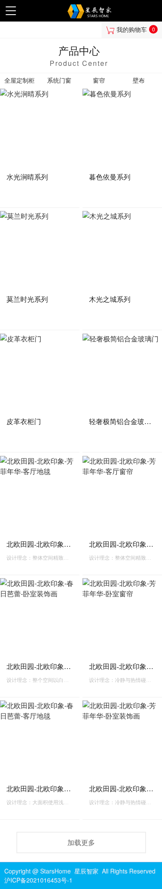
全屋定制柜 (19, 80)
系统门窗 (59, 80)
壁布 (139, 80)
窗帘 (99, 80)
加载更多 (81, 842)
